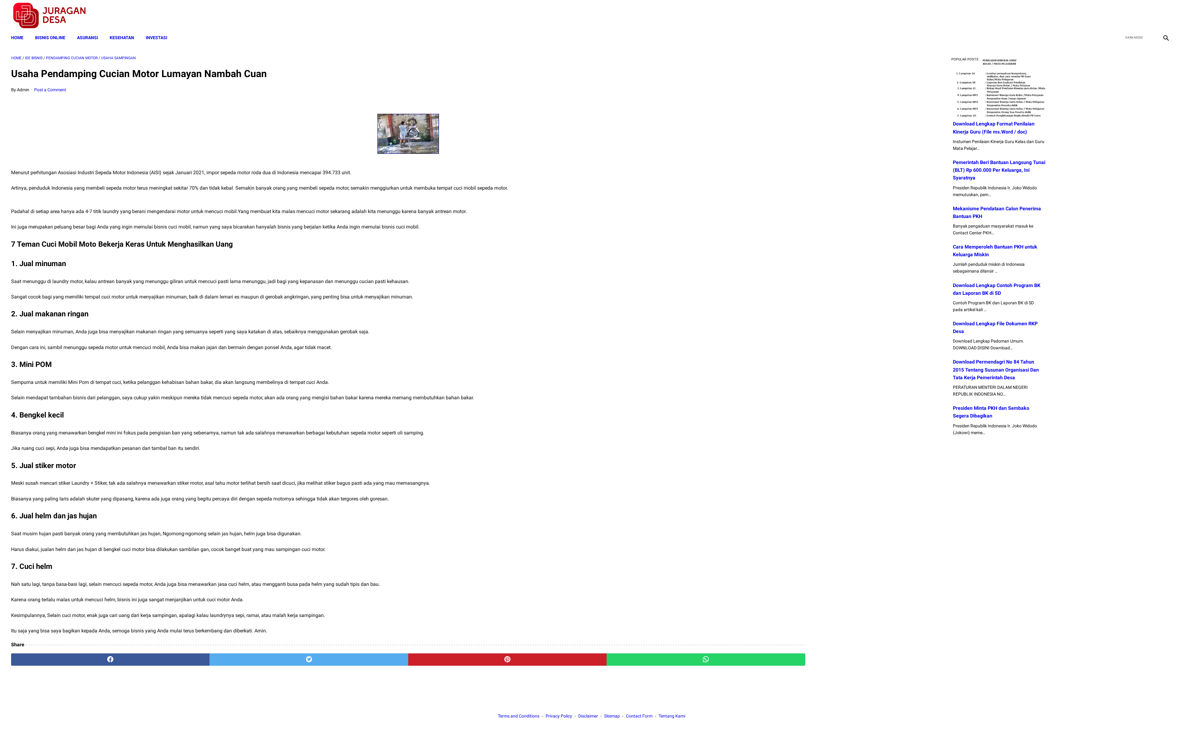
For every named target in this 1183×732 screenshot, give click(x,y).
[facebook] (1121, 16)
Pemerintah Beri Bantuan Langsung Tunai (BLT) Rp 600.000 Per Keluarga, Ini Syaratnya (999, 170)
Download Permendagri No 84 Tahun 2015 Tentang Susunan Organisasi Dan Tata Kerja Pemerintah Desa (996, 369)
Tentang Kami (672, 715)
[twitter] (1136, 16)
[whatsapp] (706, 659)
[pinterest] (507, 659)
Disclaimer (588, 715)
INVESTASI (156, 37)
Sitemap (612, 715)
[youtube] (1150, 16)
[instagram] (1165, 16)
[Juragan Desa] (53, 15)
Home (17, 37)
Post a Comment (50, 89)
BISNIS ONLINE (50, 37)
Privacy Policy (559, 715)
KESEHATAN (122, 37)
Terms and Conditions (518, 715)
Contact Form (639, 715)
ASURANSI (87, 37)
